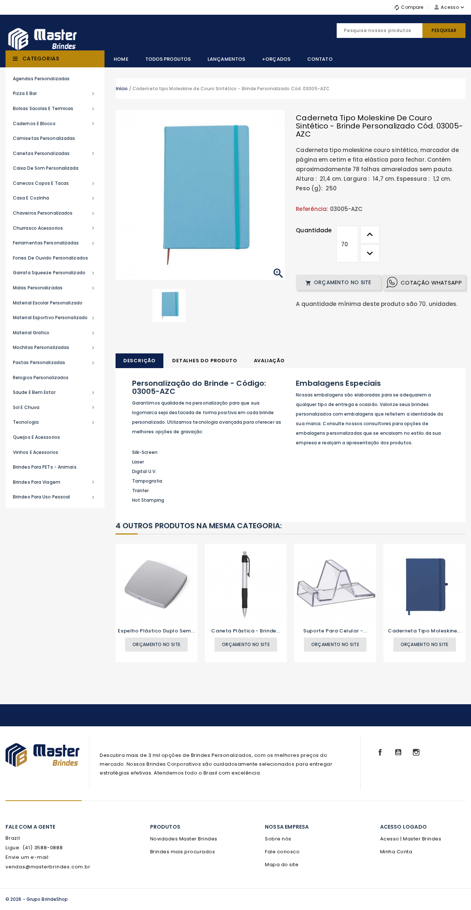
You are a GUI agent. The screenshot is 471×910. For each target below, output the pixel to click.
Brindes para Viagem (54, 482)
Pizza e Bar (54, 93)
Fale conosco (282, 851)
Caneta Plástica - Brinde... (245, 630)
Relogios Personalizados (40, 377)
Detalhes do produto (204, 360)
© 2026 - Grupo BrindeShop (37, 899)
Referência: (312, 209)
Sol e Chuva (54, 407)
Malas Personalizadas (54, 288)
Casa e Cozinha (54, 198)
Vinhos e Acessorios (35, 452)
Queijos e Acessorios (36, 437)
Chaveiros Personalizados (54, 213)
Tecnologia (54, 422)
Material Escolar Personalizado (47, 303)
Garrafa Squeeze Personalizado (54, 272)
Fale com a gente (30, 826)
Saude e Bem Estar (54, 392)
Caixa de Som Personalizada (46, 168)
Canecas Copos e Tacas (54, 183)
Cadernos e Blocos (54, 123)
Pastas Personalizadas (54, 362)
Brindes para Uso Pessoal (54, 497)
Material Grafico (54, 332)
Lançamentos (226, 59)
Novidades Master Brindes (183, 838)
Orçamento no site (338, 282)
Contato (320, 59)
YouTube (398, 752)
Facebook (380, 752)
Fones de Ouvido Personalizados (50, 258)
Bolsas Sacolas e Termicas (54, 108)
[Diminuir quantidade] (369, 253)
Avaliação (269, 360)
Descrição (139, 360)
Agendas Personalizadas (41, 78)
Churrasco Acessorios (54, 228)
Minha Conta (396, 851)
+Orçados (276, 59)
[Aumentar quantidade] (369, 234)
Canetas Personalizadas (54, 153)
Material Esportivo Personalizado (54, 317)
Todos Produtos (168, 59)
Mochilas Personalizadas (54, 347)
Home (121, 59)
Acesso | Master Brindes (411, 838)
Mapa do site (281, 864)
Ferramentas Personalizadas (54, 243)
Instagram (416, 752)
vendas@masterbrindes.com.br (48, 866)
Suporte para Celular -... (335, 630)
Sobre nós (278, 838)
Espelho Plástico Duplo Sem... (156, 630)
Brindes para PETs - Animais (45, 467)
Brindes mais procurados (182, 851)
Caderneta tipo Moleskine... (424, 630)
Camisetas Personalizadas (44, 138)
